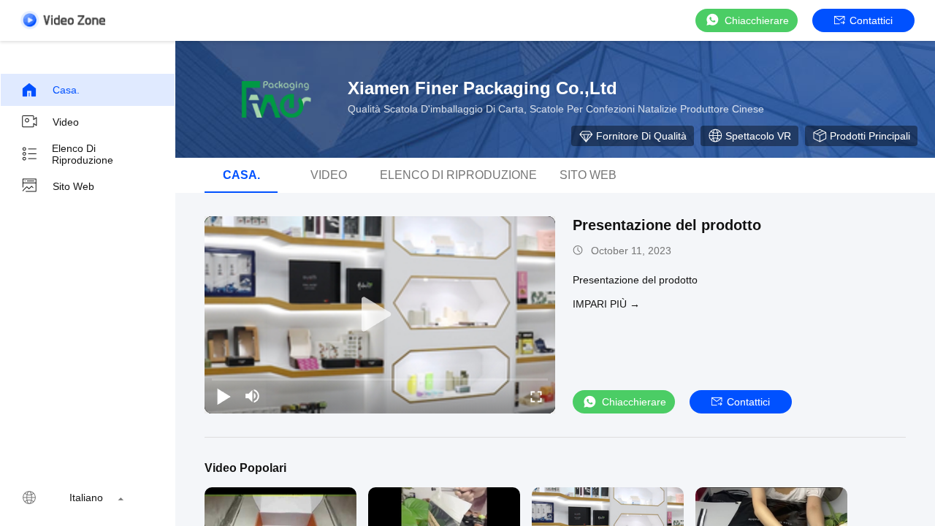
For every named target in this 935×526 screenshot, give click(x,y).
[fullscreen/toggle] (536, 396)
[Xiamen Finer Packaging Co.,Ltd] (270, 99)
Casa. (66, 90)
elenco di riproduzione (82, 154)
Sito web (73, 186)
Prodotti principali (870, 136)
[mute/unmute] (252, 396)
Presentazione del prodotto (667, 225)
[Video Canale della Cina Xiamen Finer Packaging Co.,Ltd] (62, 20)
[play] (380, 315)
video (66, 122)
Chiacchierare (757, 20)
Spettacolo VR (758, 136)
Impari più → (606, 304)
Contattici (871, 20)
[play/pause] (223, 396)
